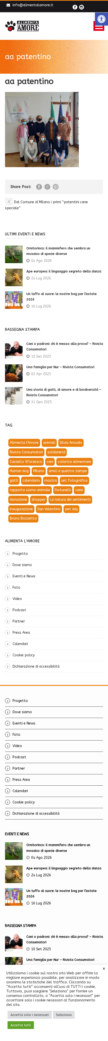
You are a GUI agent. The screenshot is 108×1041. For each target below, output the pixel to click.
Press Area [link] (21, 633)
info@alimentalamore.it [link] (33, 5)
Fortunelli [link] (63, 490)
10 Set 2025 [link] (41, 356)
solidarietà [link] (56, 452)
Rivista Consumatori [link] (26, 452)
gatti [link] (14, 480)
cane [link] (79, 490)
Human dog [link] (19, 471)
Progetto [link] (20, 554)
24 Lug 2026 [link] (41, 278)
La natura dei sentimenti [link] (70, 499)
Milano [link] (38, 471)
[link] (101, 19)
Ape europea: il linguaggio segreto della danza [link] (63, 271)
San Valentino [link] (49, 509)
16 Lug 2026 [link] (41, 306)
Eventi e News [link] (24, 576)
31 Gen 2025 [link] (41, 402)
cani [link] (50, 462)
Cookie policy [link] (24, 655)
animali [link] (49, 443)
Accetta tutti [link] (21, 1025)
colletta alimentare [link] (74, 462)
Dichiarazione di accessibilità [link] (36, 666)
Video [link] (17, 599)
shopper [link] (38, 499)
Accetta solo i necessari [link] (30, 1015)
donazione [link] (18, 499)
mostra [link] (50, 480)
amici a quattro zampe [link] (68, 471)
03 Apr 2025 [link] (41, 374)
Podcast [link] (19, 610)
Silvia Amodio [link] (71, 443)
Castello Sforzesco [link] (26, 462)
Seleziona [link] (64, 1015)
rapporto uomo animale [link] (30, 490)
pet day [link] (71, 509)
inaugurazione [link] (21, 509)
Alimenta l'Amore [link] (24, 443)
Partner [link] (19, 621)
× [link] (103, 969)
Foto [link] (16, 587)
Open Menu (98, 26)
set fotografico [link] (74, 480)
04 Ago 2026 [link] (41, 261)
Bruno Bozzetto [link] (23, 518)
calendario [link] (31, 480)
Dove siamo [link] (22, 565)
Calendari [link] (20, 644)
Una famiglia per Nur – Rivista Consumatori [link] (60, 367)
